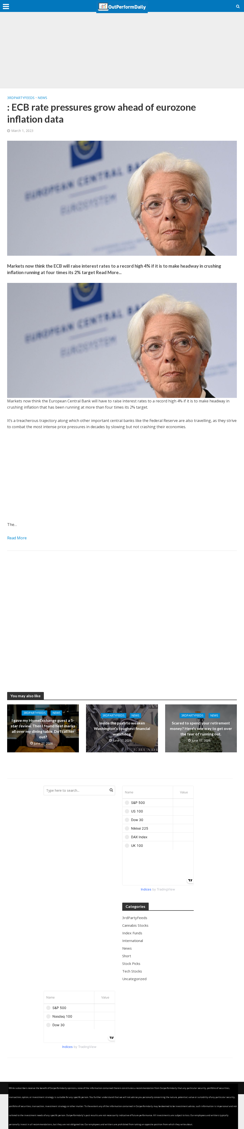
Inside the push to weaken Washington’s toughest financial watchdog (122, 728)
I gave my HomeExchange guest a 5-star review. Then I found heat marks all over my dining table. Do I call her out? (43, 728)
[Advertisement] (122, 50)
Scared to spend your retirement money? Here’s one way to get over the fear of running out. (201, 728)
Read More (17, 538)
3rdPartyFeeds (21, 97)
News (42, 97)
